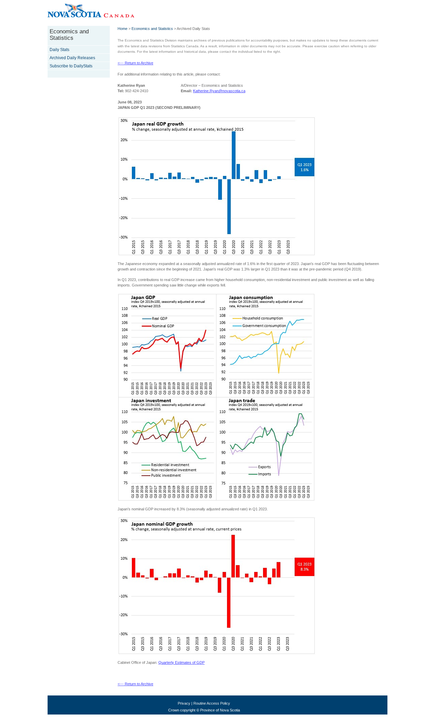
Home (122, 29)
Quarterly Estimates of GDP (181, 662)
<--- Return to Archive (135, 63)
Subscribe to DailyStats (71, 66)
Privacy (184, 703)
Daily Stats (59, 49)
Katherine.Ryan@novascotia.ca (219, 91)
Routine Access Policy (211, 703)
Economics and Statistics (152, 29)
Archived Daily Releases (72, 57)
